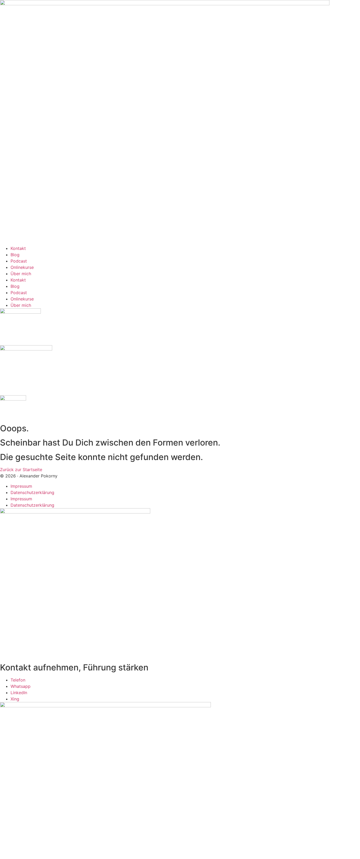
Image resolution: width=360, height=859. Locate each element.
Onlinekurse (22, 267)
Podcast (19, 261)
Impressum (21, 486)
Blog (15, 254)
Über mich (21, 273)
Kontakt (18, 248)
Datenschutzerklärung (32, 492)
